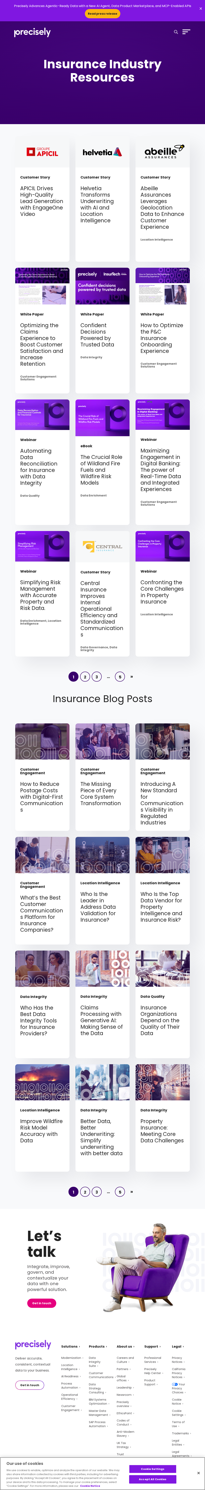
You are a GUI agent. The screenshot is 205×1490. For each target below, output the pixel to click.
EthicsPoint (124, 1413)
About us (124, 1346)
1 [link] (73, 677)
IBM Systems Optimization (98, 1402)
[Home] (32, 32)
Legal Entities (177, 1443)
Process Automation (69, 1386)
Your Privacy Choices (178, 1388)
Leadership (124, 1388)
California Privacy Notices (178, 1373)
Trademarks (180, 1433)
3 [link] (96, 677)
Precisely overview (123, 1404)
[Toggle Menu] (185, 32)
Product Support (149, 1382)
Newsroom (124, 1395)
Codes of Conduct (123, 1423)
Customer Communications (101, 1375)
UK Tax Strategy (123, 1445)
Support (151, 1346)
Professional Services (152, 1360)
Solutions (69, 1346)
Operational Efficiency (69, 1397)
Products (97, 1346)
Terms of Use (178, 1424)
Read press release (102, 14)
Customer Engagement (70, 1408)
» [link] (131, 676)
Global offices (122, 1378)
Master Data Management (98, 1413)
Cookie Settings (177, 1413)
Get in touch (41, 1303)
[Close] (198, 1473)
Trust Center (122, 1456)
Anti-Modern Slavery (125, 1434)
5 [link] (120, 677)
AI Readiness (69, 1376)
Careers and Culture (125, 1360)
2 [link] (85, 677)
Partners (122, 1369)
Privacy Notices (177, 1360)
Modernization (71, 1358)
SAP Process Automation (97, 1424)
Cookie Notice (177, 1402)
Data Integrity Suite (94, 1362)
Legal (176, 1346)
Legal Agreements (180, 1454)
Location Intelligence (69, 1367)
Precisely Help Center (152, 1371)
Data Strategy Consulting (96, 1388)
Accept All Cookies (152, 1479)
